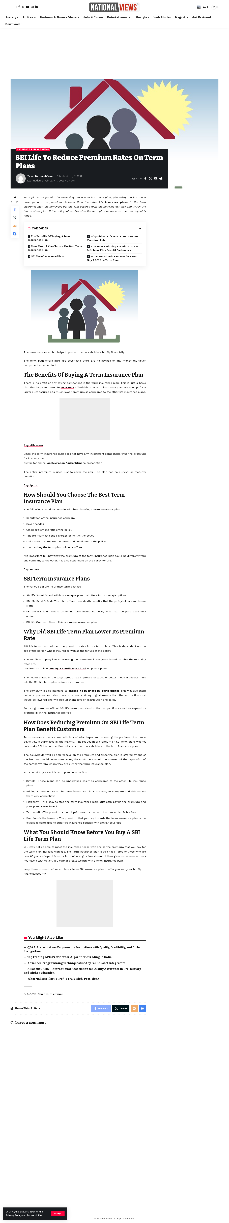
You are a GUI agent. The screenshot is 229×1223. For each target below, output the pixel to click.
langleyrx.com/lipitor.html (64, 463)
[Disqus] (78, 1071)
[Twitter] (23, 7)
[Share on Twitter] (150, 178)
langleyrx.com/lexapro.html (67, 668)
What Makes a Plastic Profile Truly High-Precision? (63, 978)
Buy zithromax (33, 445)
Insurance (56, 994)
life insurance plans (113, 202)
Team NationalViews (40, 176)
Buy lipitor (31, 485)
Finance (43, 994)
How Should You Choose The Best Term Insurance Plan (55, 248)
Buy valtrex (31, 569)
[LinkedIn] (37, 7)
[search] (199, 7)
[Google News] (32, 7)
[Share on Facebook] (145, 178)
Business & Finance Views (33, 149)
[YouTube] (27, 7)
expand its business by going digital (93, 690)
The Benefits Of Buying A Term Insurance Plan (49, 238)
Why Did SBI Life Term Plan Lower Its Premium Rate (112, 238)
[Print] (160, 178)
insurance (67, 387)
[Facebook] (19, 7)
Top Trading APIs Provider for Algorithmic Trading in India (69, 957)
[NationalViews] (114, 7)
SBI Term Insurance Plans (48, 256)
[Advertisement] (114, 52)
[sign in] (13, 7)
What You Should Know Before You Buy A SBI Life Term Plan (112, 258)
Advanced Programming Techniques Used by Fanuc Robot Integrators (76, 963)
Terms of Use (34, 1215)
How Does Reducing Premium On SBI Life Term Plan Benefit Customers (112, 248)
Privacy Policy (14, 1215)
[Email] (155, 178)
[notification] (193, 7)
